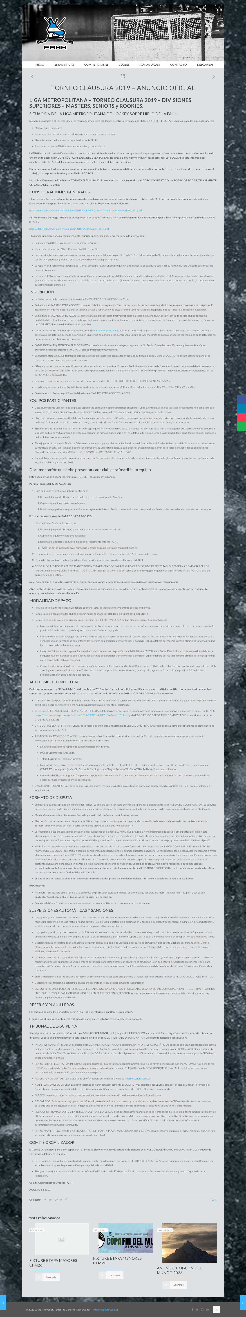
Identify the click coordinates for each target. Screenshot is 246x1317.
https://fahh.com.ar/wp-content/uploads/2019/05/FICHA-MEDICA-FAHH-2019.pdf (81, 715)
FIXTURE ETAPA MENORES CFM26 (117, 1260)
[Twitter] (197, 1309)
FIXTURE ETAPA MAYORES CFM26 (53, 1262)
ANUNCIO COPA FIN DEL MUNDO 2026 (179, 1270)
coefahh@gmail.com (105, 330)
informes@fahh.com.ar (137, 1078)
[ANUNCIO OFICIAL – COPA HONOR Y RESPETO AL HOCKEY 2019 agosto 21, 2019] (243, 1302)
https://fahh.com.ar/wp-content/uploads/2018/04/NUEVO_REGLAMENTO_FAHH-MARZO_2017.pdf (86, 210)
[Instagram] (202, 1309)
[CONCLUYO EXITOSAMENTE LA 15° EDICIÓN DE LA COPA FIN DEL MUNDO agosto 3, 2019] (3, 1302)
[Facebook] (192, 1309)
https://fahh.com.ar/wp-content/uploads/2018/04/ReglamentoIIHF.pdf (69, 228)
